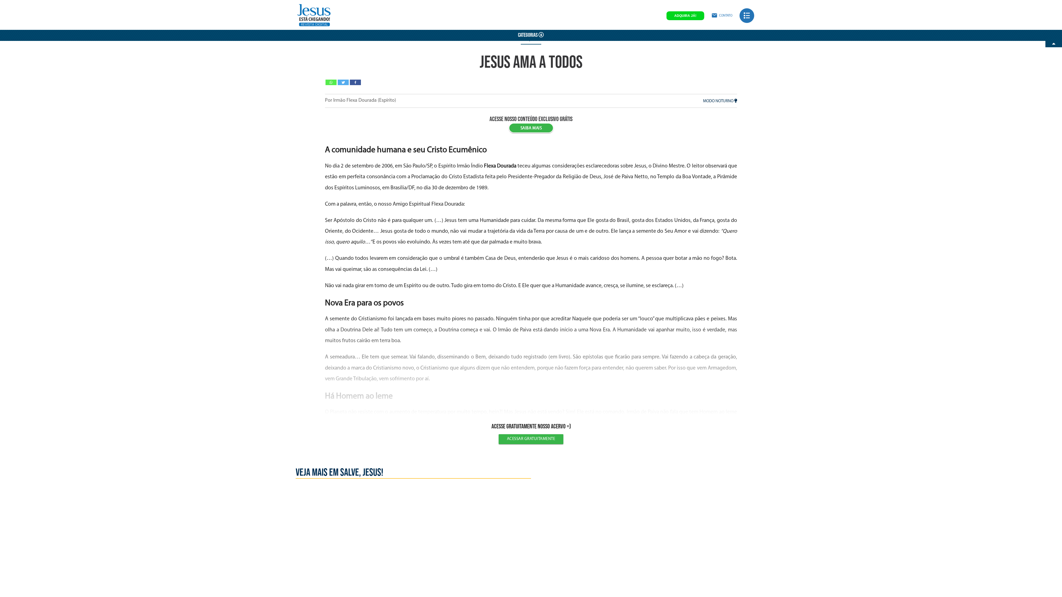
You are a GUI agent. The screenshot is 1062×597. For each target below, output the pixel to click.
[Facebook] (355, 82)
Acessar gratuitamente (531, 439)
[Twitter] (343, 82)
